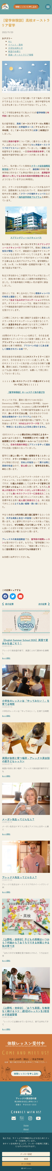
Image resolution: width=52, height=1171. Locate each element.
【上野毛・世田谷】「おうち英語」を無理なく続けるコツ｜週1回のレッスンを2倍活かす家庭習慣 (26, 1011)
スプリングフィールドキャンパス (26, 237)
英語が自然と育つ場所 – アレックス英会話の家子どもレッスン (26, 759)
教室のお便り (14, 51)
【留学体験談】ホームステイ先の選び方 (26, 392)
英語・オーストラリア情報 (20, 54)
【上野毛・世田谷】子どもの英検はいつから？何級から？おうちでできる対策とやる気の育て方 (26, 942)
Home (26, 1125)
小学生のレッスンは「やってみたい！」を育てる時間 (26, 702)
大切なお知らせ (15, 47)
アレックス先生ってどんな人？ (19, 877)
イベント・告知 (15, 44)
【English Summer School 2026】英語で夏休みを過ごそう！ (25, 641)
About (26, 1129)
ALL (10, 41)
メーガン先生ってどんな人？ (18, 819)
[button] (48, 7)
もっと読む (6, 658)
